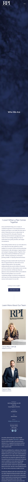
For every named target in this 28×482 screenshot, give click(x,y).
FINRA (15, 439)
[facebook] (13, 431)
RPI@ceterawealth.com (14, 421)
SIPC (18, 439)
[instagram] (15, 431)
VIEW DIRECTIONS (14, 289)
